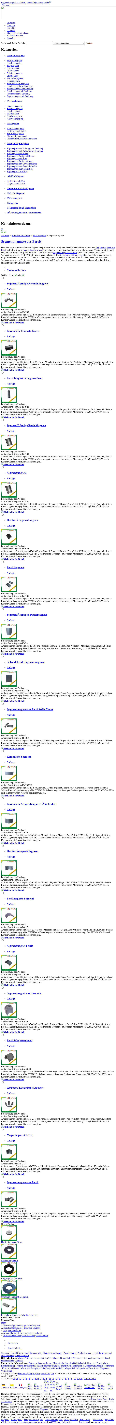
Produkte (11, 28)
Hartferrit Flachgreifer (16, 131)
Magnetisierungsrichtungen (47, 1366)
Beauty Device (71, 1419)
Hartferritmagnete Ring (11, 1242)
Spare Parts (96, 1399)
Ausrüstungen (70, 1353)
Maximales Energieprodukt (33, 1368)
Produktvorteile (84, 1353)
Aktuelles (11, 30)
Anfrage (11, 289)
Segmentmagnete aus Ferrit (13, 2)
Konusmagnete (13, 81)
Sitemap (5, 5)
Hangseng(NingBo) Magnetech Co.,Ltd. (36, 1373)
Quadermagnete (14, 63)
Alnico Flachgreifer (15, 128)
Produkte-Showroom (21, 235)
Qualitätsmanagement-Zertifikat (15, 1355)
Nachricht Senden (15, 35)
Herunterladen (7, 1360)
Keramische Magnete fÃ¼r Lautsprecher (19, 1315)
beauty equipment (28, 1422)
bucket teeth (43, 1422)
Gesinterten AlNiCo (16, 181)
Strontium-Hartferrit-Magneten (14, 1297)
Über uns (11, 25)
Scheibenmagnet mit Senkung (20, 88)
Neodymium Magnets (33, 1419)
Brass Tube (85, 1419)
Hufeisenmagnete (14, 116)
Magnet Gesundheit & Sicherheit (67, 1358)
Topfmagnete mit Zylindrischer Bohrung (25, 151)
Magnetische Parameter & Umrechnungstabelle (82, 1366)
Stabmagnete (12, 76)
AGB (48, 1358)
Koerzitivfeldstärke (10, 1368)
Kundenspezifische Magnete (19, 86)
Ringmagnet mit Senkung (18, 93)
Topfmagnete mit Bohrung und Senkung (25, 148)
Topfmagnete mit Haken (17, 153)
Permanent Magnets (54, 1419)
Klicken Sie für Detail (13, 322)
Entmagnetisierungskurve (40, 1363)
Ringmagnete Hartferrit (11, 1278)
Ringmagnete (13, 65)
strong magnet (101, 1422)
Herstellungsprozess (102, 1353)
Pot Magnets (16, 1419)
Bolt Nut (6, 1422)
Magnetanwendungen (52, 1353)
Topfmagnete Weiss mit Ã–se (20, 161)
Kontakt (10, 38)
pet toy (15, 1422)
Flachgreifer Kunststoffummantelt (22, 138)
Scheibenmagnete (14, 73)
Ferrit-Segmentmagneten (38, 2)
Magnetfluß (70, 1368)
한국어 (52, 1389)
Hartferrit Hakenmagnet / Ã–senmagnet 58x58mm (25, 1335)
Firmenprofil (35, 1353)
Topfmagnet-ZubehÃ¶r (17, 171)
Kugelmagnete (13, 68)
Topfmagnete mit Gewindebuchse (22, 164)
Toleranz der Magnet (24, 1366)
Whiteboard (98, 1419)
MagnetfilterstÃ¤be (12, 1330)
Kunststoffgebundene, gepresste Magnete (21, 1325)
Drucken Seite (14, 1348)
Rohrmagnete (13, 70)
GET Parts (55, 1422)
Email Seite (13, 1343)
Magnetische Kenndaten (17, 33)
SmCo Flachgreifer (15, 133)
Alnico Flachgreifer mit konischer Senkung (22, 1333)
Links (106, 1358)
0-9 (94, 1378)
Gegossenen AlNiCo (16, 183)
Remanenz (109, 1366)
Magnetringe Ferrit (9, 1260)
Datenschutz (39, 1358)
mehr (3, 1323)
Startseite (11, 23)
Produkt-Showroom (19, 1353)
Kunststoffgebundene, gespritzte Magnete (21, 1328)
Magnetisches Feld (54, 1368)
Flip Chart (109, 1419)
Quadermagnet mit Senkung (19, 91)
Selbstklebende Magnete (18, 83)
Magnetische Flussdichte (87, 1368)
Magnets (5, 1419)
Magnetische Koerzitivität (64, 1363)
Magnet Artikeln (25, 1358)
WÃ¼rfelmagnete (15, 78)
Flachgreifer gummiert (17, 136)
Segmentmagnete (14, 60)
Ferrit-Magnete (39, 235)
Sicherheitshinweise (86, 1363)
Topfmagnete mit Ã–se (17, 158)
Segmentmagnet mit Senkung (20, 96)
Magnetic (44, 1409)
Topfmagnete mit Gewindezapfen (22, 166)
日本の (46, 1389)
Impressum (97, 1358)
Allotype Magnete (15, 119)
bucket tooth (84, 1422)
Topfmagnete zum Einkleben (20, 169)
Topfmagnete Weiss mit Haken (20, 156)
